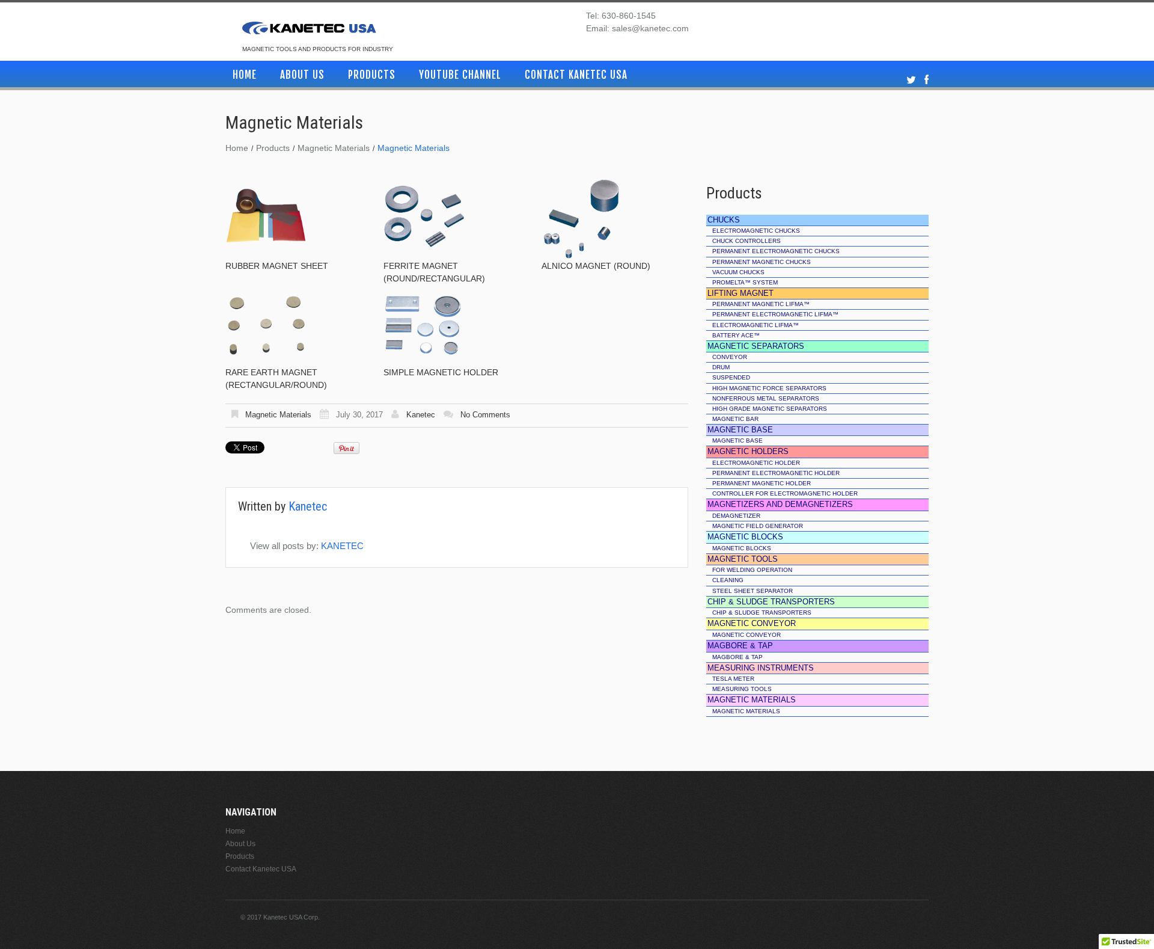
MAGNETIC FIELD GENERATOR (757, 526)
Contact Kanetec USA (576, 75)
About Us (302, 75)
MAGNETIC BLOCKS (741, 548)
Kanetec (420, 414)
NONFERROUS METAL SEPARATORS (765, 398)
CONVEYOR (729, 357)
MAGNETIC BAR (735, 419)
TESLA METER (733, 678)
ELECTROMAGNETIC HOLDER (756, 462)
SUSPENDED (731, 377)
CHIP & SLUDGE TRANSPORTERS (761, 612)
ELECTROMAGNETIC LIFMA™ (755, 325)
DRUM (721, 367)
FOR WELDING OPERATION (752, 570)
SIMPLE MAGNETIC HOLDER (440, 372)
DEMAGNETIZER (736, 515)
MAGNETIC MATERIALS (746, 711)
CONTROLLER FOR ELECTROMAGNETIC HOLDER (785, 493)
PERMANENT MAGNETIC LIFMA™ (761, 304)
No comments (485, 414)
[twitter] (911, 80)
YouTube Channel (460, 75)
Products (371, 75)
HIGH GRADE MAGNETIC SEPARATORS (769, 408)
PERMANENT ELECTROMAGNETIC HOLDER (776, 473)
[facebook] (926, 80)
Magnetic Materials (334, 148)
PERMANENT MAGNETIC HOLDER (761, 483)
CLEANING (727, 580)
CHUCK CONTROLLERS (746, 241)
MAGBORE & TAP (737, 657)
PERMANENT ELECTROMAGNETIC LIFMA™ (775, 314)
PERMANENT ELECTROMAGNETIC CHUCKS (776, 251)
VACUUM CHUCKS (738, 272)
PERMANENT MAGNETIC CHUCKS (761, 262)
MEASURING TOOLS (742, 689)
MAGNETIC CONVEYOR (746, 634)
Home (245, 75)
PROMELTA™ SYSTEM (745, 282)
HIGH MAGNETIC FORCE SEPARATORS (769, 388)
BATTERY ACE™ (736, 335)
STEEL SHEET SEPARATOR (752, 591)
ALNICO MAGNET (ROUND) (596, 266)
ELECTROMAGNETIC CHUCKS (756, 230)
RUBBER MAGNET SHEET (276, 266)
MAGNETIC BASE (737, 440)
